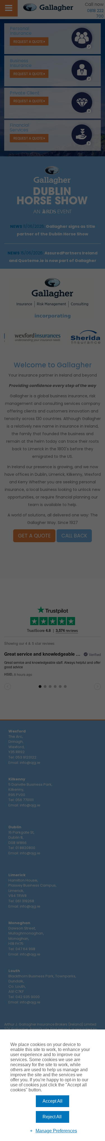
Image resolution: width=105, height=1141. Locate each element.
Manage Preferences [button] (56, 1130)
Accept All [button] (52, 1101)
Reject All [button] (52, 1116)
